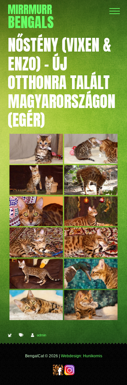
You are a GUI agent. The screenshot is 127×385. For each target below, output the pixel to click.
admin (41, 335)
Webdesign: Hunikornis (81, 356)
